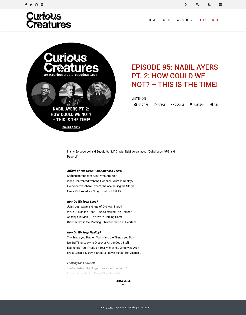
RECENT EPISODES (209, 20)
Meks (110, 307)
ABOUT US (183, 20)
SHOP (166, 20)
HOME (152, 20)
